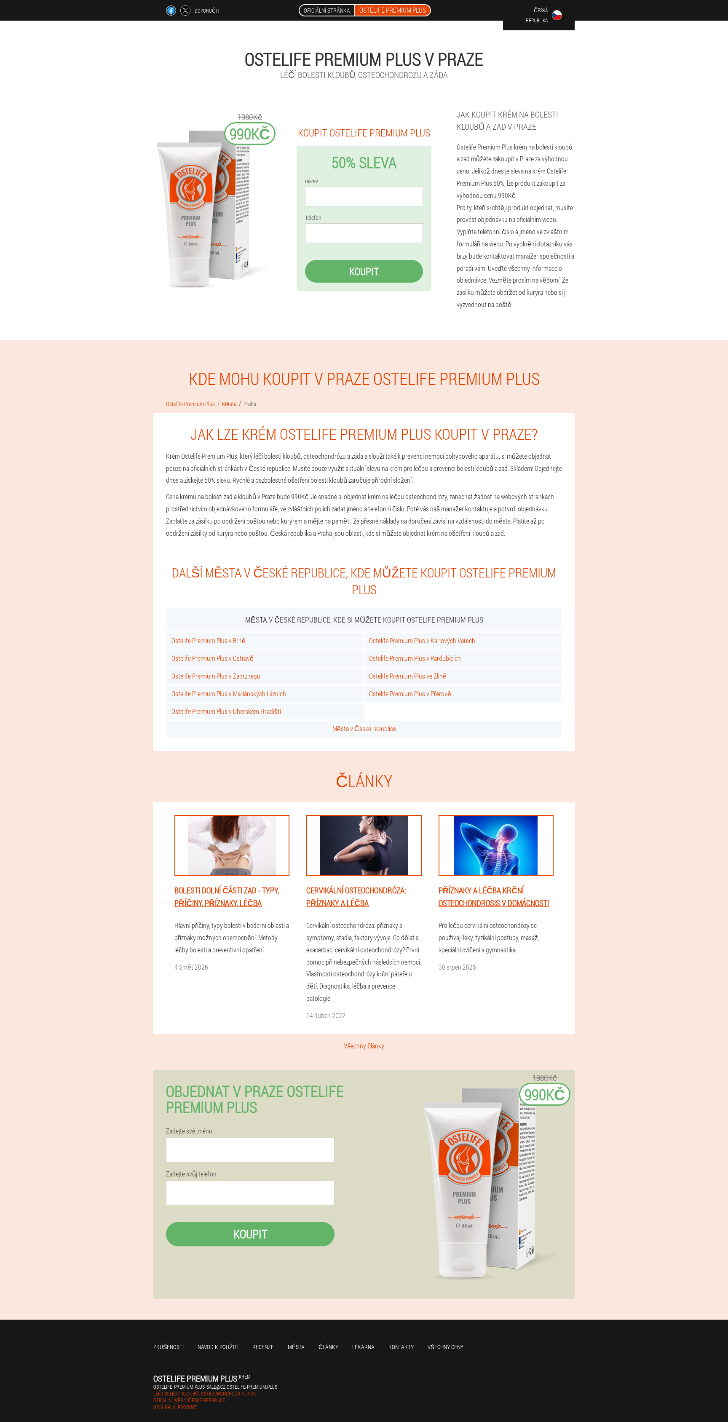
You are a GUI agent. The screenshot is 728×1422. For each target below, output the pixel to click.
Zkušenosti (168, 1347)
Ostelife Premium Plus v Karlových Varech (422, 640)
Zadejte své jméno (189, 1131)
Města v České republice (364, 728)
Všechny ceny (445, 1347)
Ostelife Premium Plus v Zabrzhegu (215, 675)
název (311, 181)
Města (296, 1347)
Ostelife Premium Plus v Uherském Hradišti (226, 711)
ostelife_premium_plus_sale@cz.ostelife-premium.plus (215, 1386)
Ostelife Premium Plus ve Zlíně (408, 675)
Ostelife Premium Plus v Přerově (410, 693)
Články (328, 1347)
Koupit (364, 271)
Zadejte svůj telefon (191, 1174)
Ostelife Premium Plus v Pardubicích (415, 658)
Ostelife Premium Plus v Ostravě (212, 658)
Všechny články (364, 1045)
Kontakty (401, 1347)
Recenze (263, 1347)
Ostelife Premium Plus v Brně (208, 640)
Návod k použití (218, 1347)
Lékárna (363, 1347)
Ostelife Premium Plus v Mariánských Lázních (228, 693)
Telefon (313, 218)
